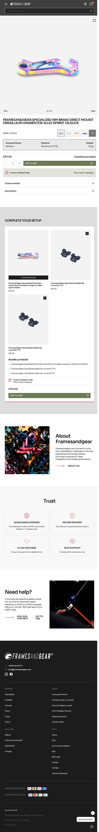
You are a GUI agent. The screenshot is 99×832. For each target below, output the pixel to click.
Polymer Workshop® (13, 740)
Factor (7, 716)
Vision (7, 711)
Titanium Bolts (57, 722)
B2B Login (55, 757)
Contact (54, 768)
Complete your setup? (83, 156)
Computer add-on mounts (62, 700)
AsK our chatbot (22, 614)
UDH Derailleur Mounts (60, 711)
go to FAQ (38, 614)
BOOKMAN (9, 746)
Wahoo (8, 735)
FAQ (53, 740)
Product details (12, 183)
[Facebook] (11, 674)
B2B (52, 751)
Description (10, 191)
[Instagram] (6, 674)
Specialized (9, 694)
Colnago (8, 705)
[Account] (83, 4)
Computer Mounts (58, 694)
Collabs (54, 762)
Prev (5, 111)
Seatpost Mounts (58, 716)
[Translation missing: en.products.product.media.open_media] (92, 20)
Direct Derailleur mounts (61, 705)
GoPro (7, 722)
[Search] (89, 11)
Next (91, 111)
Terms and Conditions (60, 746)
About (53, 735)
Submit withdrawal (59, 773)
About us (72, 463)
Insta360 (8, 700)
